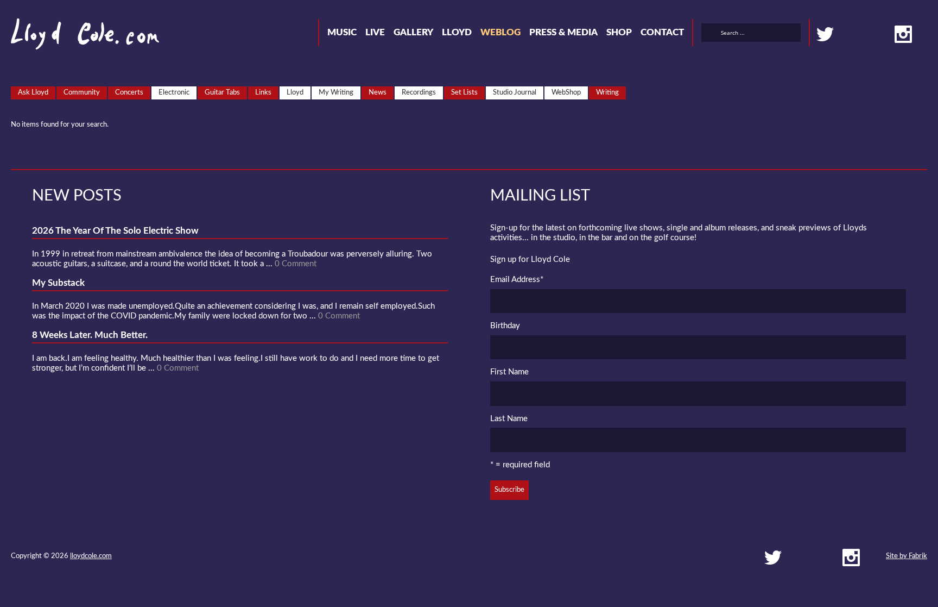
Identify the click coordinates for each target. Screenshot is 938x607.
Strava (883, 34)
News (377, 92)
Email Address (516, 280)
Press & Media (563, 32)
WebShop (566, 92)
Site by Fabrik (906, 556)
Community (82, 92)
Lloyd (457, 32)
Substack (923, 34)
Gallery (413, 32)
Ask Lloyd (33, 92)
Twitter (825, 34)
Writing (607, 92)
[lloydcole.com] (74, 38)
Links (263, 92)
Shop (619, 32)
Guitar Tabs (222, 92)
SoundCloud (864, 34)
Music (342, 32)
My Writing (336, 92)
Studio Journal (514, 92)
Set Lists (464, 92)
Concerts (129, 92)
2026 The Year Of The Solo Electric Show (115, 230)
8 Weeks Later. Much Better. (90, 335)
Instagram (903, 34)
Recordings (419, 92)
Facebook (844, 34)
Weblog (500, 32)
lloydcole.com (91, 556)
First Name (509, 372)
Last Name (509, 419)
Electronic (174, 92)
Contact (662, 32)
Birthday (505, 326)
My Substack (58, 282)
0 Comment (295, 264)
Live (375, 32)
